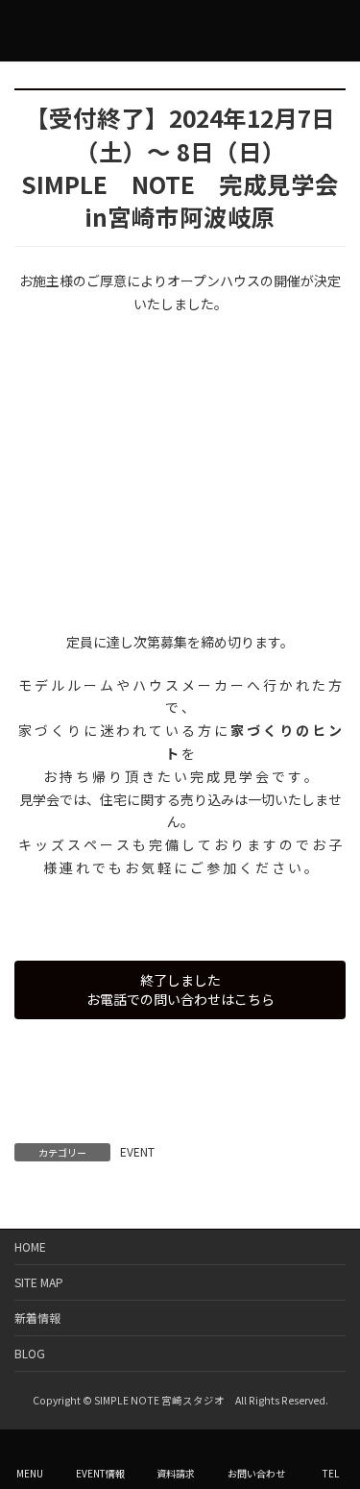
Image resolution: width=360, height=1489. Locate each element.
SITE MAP (38, 1282)
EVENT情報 (100, 1472)
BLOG (29, 1353)
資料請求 (175, 1472)
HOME (30, 1246)
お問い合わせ (256, 1472)
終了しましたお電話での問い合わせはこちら (180, 989)
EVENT (137, 1151)
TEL (331, 1472)
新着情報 (37, 1317)
